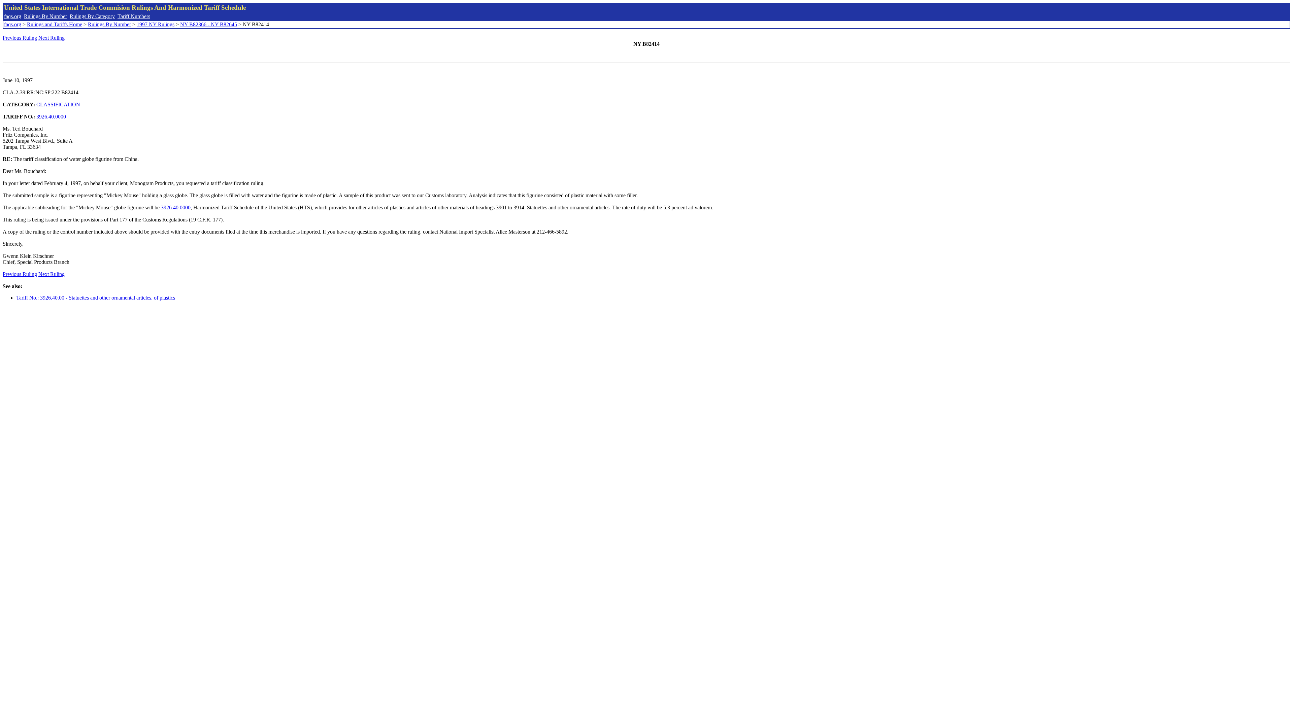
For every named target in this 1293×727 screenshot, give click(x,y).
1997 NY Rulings (155, 24)
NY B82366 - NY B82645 (208, 24)
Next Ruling (51, 38)
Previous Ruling (20, 38)
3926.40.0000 (51, 116)
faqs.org (12, 16)
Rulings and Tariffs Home (54, 24)
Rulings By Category (92, 16)
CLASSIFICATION (58, 104)
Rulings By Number (45, 16)
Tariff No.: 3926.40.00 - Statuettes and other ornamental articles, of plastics (95, 298)
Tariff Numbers (134, 16)
